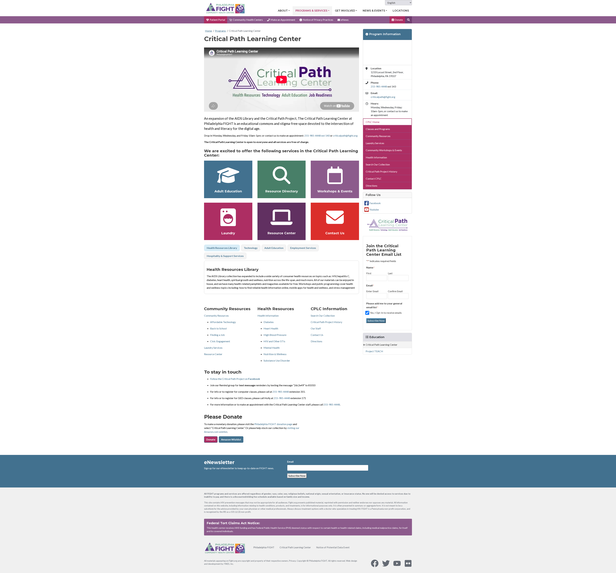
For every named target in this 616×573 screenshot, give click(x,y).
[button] (408, 19)
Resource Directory (281, 191)
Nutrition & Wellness (275, 354)
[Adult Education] (228, 175)
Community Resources (216, 315)
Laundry (228, 233)
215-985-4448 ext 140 (317, 135)
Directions (316, 341)
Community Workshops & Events (384, 150)
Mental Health (272, 347)
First (368, 273)
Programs (220, 30)
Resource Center (281, 233)
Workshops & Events (334, 191)
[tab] (222, 248)
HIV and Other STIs (274, 341)
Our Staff (316, 328)
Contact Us (334, 233)
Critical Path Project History (326, 321)
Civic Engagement (220, 341)
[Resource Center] (281, 217)
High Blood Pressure (275, 334)
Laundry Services (213, 347)
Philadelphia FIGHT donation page (273, 424)
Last (390, 273)
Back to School (218, 328)
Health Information (268, 315)
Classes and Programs (378, 128)
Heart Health (271, 328)
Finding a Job (217, 334)
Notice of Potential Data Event (333, 547)
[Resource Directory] (281, 175)
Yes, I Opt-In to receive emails (386, 312)
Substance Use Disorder (277, 360)
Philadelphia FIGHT (263, 547)
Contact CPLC (373, 178)
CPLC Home (372, 121)
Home (208, 30)
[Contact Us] (334, 217)
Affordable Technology (223, 321)
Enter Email (372, 291)
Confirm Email (395, 291)
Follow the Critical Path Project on (235, 378)
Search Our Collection (323, 315)
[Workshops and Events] (335, 175)
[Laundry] (228, 217)
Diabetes (269, 321)
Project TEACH (374, 351)
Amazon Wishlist (231, 439)
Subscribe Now (376, 320)
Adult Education (228, 191)
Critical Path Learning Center (245, 30)
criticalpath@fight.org (345, 135)
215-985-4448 (281, 391)
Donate (398, 19)
